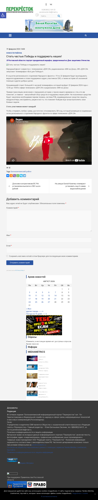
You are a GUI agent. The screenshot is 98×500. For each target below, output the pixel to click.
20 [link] (49, 299)
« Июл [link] (28, 309)
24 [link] (29, 302)
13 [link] (49, 296)
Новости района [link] (14, 53)
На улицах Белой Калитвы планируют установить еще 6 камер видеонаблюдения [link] (70, 186)
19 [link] (42, 299)
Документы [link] (12, 408)
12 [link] (42, 296)
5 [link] (42, 292)
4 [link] (36, 292)
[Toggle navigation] (10, 35)
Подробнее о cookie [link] (80, 493)
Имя (8, 235)
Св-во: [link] (9, 422)
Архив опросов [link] (32, 344)
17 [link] (29, 299)
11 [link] (36, 296)
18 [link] (36, 299)
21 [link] (55, 299)
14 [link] (55, 296)
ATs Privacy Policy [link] (19, 270)
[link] (3, 15)
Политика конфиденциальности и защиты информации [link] (30, 452)
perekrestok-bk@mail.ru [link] (48, 12)
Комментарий (12, 208)
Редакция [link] (11, 411)
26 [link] (42, 302)
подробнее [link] (52, 491)
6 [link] (48, 292)
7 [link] (55, 292)
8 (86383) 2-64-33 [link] (48, 10)
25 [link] (36, 302)
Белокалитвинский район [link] (21, 172)
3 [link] (29, 292)
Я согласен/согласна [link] (49, 496)
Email (9, 246)
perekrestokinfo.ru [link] (39, 445)
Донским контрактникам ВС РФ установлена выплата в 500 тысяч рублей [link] (26, 186)
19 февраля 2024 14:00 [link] (15, 49)
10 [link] (29, 296)
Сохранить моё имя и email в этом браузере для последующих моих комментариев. (43, 256)
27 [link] (49, 302)
